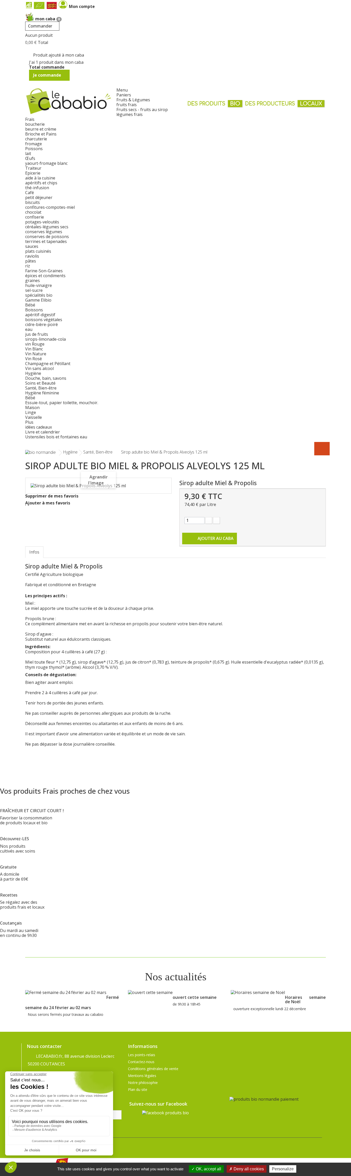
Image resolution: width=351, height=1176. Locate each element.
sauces (31, 246)
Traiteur (33, 168)
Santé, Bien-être (41, 388)
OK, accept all (208, 1169)
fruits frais (126, 104)
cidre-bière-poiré (41, 324)
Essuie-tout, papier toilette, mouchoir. (61, 402)
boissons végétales (43, 319)
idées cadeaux (38, 427)
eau (28, 329)
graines (32, 280)
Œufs (30, 158)
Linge (30, 412)
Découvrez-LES (14, 839)
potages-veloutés (42, 222)
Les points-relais (141, 1054)
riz (27, 266)
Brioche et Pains (41, 134)
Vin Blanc (34, 349)
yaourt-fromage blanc (46, 163)
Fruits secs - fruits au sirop (142, 109)
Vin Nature (35, 354)
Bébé (30, 305)
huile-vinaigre (38, 285)
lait (28, 153)
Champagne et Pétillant (47, 363)
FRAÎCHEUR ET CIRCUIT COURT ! (32, 810)
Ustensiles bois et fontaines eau (56, 437)
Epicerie (32, 173)
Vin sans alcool (39, 368)
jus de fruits (36, 334)
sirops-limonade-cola (45, 339)
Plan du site (137, 1089)
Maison (32, 407)
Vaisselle (33, 417)
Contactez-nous (141, 1061)
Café (29, 192)
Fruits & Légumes (133, 100)
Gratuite (8, 867)
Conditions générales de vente (153, 1068)
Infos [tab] (34, 552)
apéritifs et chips (41, 183)
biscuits (32, 202)
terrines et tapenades (46, 241)
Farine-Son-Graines (44, 271)
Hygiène (33, 373)
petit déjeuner (38, 197)
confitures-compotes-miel (50, 207)
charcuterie (36, 139)
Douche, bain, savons (45, 378)
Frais (29, 119)
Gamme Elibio (38, 300)
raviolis (32, 256)
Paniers (123, 95)
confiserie (34, 217)
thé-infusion (37, 188)
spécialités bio (38, 295)
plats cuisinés (38, 251)
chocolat (33, 212)
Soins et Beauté (40, 383)
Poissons (34, 148)
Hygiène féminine (42, 393)
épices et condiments (45, 275)
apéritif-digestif (40, 315)
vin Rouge (34, 344)
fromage (33, 144)
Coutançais (11, 923)
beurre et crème (40, 129)
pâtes (30, 261)
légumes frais (129, 114)
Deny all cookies (248, 1169)
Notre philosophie (143, 1082)
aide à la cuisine (40, 178)
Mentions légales (142, 1075)
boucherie (35, 124)
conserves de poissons (47, 236)
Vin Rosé (33, 358)
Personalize (283, 1169)
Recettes (8, 895)
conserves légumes (43, 231)
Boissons (34, 310)
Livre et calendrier (42, 432)
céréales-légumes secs (46, 227)
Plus (29, 422)
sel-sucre (34, 290)
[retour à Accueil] (40, 452)
